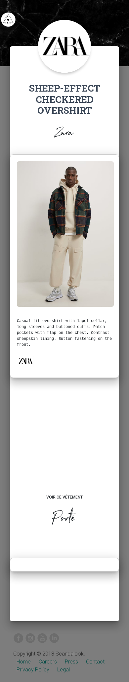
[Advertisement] (64, 442)
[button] (25, 361)
